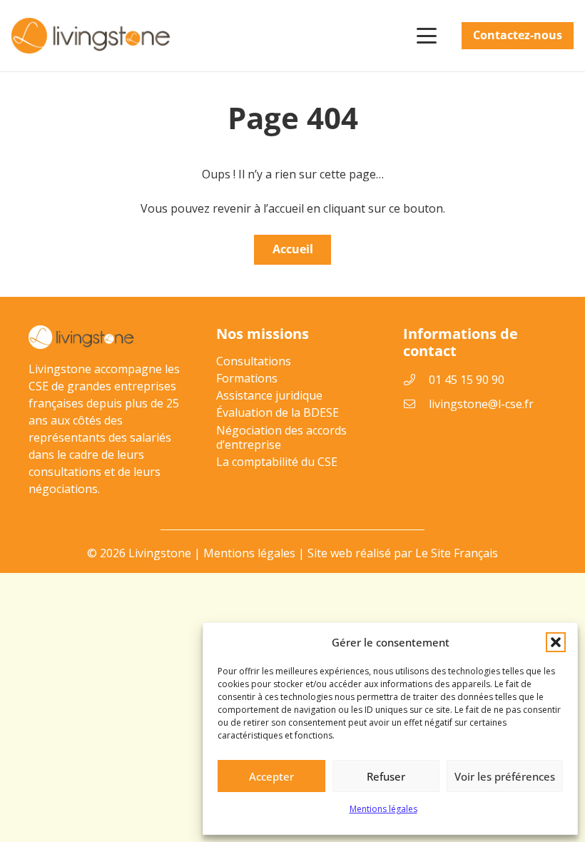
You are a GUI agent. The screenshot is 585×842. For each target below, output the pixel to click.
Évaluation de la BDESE (277, 412)
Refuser (386, 776)
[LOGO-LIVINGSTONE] (92, 36)
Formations (247, 378)
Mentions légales (383, 809)
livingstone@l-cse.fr (481, 404)
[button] (556, 642)
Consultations (253, 361)
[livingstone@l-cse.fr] (416, 404)
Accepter (271, 776)
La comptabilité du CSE (276, 462)
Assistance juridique (269, 395)
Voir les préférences (504, 776)
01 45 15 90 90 (466, 379)
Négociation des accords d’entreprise (281, 437)
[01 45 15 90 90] (416, 379)
